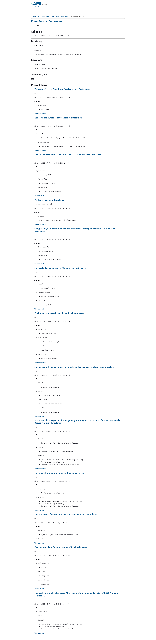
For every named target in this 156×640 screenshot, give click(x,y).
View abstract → (40, 113)
